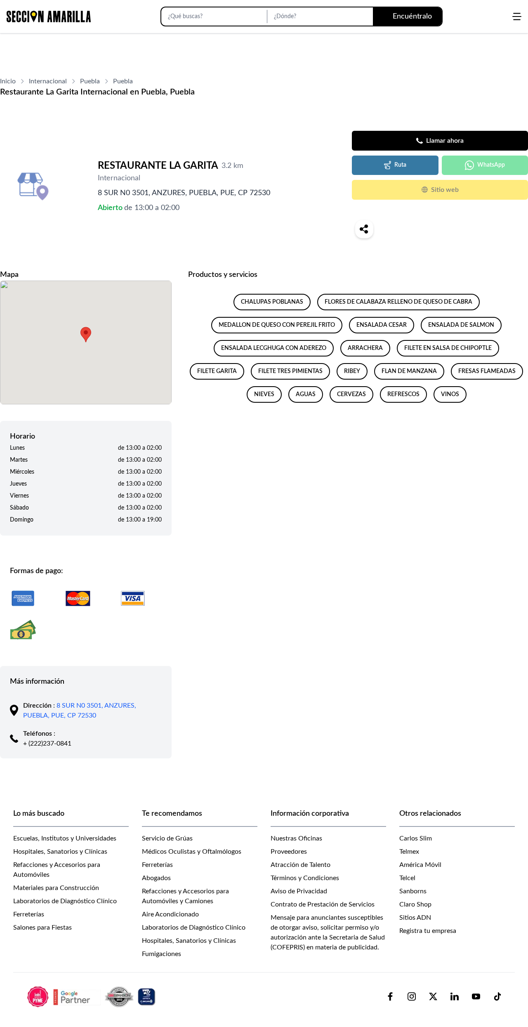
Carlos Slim (415, 838)
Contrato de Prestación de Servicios (323, 904)
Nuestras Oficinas (296, 838)
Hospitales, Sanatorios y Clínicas (60, 851)
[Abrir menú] (516, 16)
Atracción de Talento (300, 865)
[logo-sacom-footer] (92, 996)
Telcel (407, 878)
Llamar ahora (445, 140)
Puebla (90, 81)
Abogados (156, 878)
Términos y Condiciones (305, 878)
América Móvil (420, 865)
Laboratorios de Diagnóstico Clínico (65, 901)
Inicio (8, 81)
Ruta (400, 165)
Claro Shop (415, 904)
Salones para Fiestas (42, 927)
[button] (85, 334)
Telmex (409, 851)
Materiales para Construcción (56, 888)
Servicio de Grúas (167, 838)
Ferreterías (28, 914)
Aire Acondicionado (170, 914)
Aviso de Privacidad (299, 891)
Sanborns (413, 891)
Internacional (48, 81)
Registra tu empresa (427, 931)
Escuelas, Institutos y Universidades (64, 838)
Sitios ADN (415, 917)
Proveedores (289, 851)
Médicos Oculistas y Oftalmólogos (191, 851)
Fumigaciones (161, 954)
